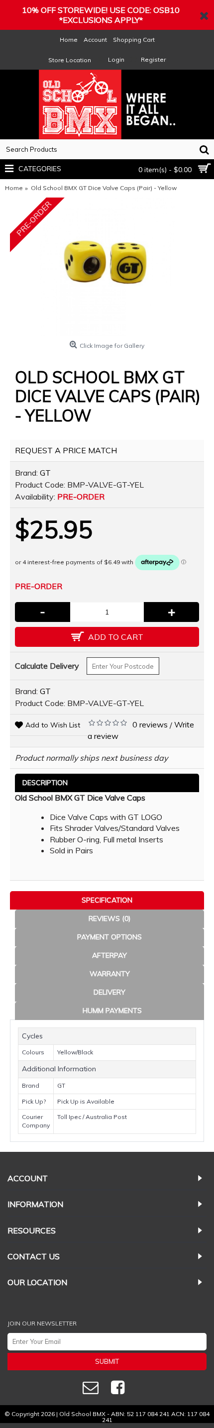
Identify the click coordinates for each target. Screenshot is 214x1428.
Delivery (109, 992)
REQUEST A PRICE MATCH (66, 450)
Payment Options (109, 936)
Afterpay (109, 955)
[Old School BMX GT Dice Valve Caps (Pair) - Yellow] (107, 267)
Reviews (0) (109, 918)
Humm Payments (112, 1010)
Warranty (110, 973)
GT (45, 473)
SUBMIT (107, 1361)
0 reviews (150, 724)
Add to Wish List (52, 724)
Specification (107, 900)
